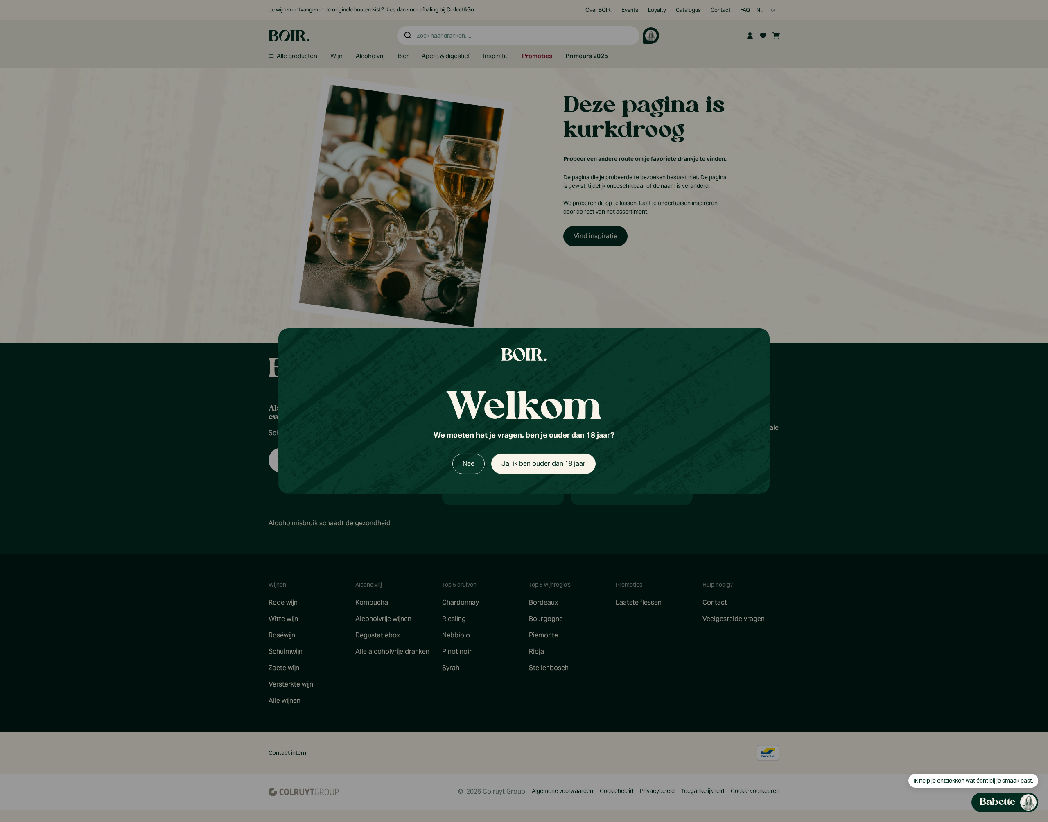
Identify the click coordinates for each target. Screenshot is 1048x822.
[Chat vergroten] (1014, 282)
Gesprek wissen (982, 282)
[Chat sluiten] (1027, 282)
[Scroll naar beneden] (961, 751)
